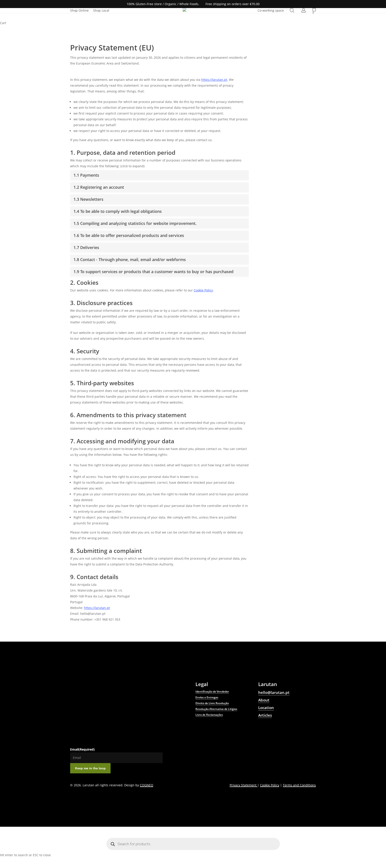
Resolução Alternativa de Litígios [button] (216, 709)
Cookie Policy (203, 290)
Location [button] (266, 707)
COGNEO (146, 785)
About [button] (263, 700)
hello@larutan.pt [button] (274, 692)
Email (82, 749)
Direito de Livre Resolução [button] (212, 703)
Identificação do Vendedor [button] (212, 691)
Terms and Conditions (299, 785)
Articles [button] (265, 715)
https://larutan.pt (214, 79)
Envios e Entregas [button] (206, 697)
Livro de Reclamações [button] (209, 715)
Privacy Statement (243, 785)
